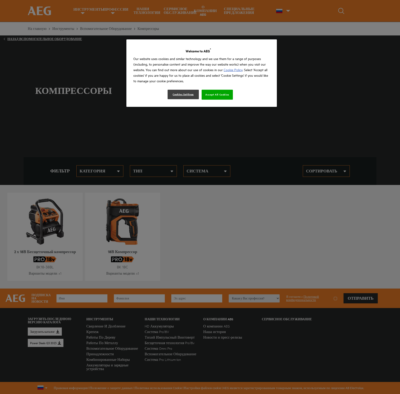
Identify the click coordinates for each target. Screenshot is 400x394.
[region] (201, 73)
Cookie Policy (233, 70)
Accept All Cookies (217, 94)
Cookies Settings (183, 94)
